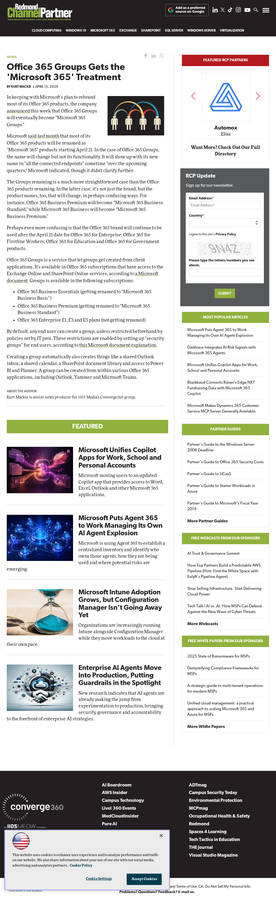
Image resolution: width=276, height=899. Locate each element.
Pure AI (109, 824)
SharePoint (151, 30)
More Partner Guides (207, 521)
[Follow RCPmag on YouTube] (247, 10)
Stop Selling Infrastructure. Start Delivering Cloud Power (224, 592)
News (12, 57)
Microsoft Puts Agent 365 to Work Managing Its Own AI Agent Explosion (120, 526)
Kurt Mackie (21, 86)
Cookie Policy (81, 865)
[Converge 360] (33, 808)
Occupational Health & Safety (219, 816)
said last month (43, 136)
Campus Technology (123, 800)
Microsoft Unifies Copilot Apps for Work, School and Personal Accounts (119, 458)
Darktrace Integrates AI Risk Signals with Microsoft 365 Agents (221, 350)
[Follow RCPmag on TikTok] (230, 11)
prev (193, 96)
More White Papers (206, 727)
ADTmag (198, 785)
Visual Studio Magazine (213, 855)
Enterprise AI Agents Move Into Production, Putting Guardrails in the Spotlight (119, 676)
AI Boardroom (117, 785)
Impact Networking (226, 120)
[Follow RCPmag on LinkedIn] (215, 11)
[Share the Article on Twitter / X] (161, 56)
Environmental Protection (215, 800)
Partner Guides (225, 429)
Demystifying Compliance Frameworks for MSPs (223, 671)
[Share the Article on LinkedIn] (153, 56)
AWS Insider (114, 793)
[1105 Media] (25, 827)
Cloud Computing (46, 30)
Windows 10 (76, 30)
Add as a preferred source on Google (190, 9)
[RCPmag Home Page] (40, 13)
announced (18, 111)
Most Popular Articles (225, 317)
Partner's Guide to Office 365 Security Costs (225, 462)
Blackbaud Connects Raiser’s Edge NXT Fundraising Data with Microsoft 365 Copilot (221, 388)
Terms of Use (186, 887)
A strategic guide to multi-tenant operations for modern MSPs (225, 689)
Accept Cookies (144, 879)
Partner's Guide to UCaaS (209, 474)
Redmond (199, 824)
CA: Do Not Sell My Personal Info (224, 887)
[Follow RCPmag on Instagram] (238, 11)
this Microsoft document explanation (117, 345)
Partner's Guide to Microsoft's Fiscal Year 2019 (222, 506)
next (258, 96)
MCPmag (198, 808)
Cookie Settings (99, 879)
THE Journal (201, 847)
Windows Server (201, 30)
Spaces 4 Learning (208, 832)
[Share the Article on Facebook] (144, 56)
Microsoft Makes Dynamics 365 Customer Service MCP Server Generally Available (223, 409)
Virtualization (232, 30)
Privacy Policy (226, 234)
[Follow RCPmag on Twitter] (222, 10)
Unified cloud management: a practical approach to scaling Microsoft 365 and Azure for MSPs (220, 709)
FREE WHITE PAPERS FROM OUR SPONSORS (225, 641)
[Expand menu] (266, 11)
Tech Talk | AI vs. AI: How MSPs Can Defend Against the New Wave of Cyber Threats (224, 609)
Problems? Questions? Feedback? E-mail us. (157, 892)
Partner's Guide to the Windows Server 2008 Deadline (220, 447)
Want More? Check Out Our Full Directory (225, 150)
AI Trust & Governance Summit (213, 554)
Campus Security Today (213, 793)
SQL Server (174, 30)
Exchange (128, 30)
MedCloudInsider (120, 816)
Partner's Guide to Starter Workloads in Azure (221, 489)
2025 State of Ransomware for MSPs (218, 657)
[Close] (161, 836)
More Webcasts (202, 624)
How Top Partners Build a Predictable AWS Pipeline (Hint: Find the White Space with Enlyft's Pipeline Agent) (224, 571)
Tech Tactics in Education (214, 839)
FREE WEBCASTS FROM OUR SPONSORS (225, 538)
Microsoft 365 (103, 30)
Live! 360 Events (119, 808)
